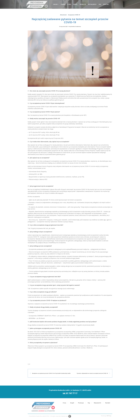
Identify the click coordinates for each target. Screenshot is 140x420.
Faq (89, 403)
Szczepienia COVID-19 (74, 15)
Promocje (81, 403)
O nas (64, 403)
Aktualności (63, 15)
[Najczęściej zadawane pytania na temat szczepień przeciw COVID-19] (70, 58)
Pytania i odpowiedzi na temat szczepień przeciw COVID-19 (92, 373)
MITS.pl (109, 416)
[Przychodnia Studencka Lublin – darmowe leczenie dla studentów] (43, 406)
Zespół (72, 403)
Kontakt (107, 403)
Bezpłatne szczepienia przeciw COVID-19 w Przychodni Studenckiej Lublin (51, 373)
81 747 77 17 (71, 393)
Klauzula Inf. (97, 403)
